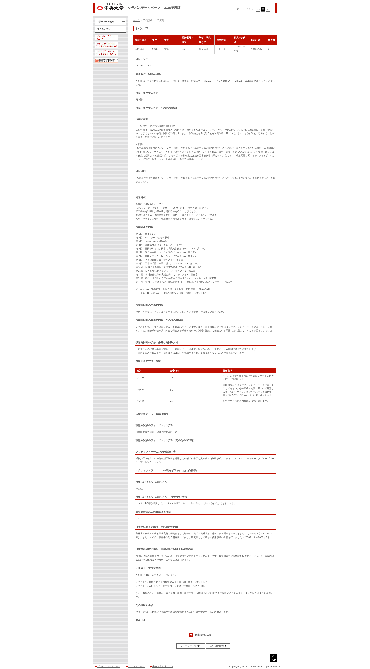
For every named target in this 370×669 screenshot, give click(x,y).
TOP (273, 659)
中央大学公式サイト (162, 666)
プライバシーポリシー (108, 666)
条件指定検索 (217, 646)
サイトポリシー (136, 666)
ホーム (136, 20)
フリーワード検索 (189, 646)
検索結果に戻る (203, 634)
